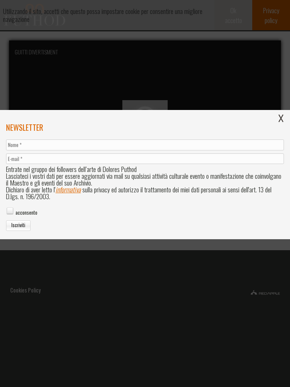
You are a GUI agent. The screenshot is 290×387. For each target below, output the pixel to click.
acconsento (26, 212)
